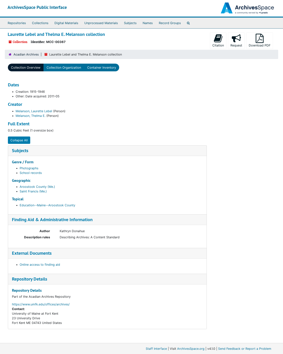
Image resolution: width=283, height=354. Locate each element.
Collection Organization (64, 67)
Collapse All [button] (19, 140)
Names (148, 23)
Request (236, 45)
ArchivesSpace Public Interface (37, 7)
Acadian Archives (26, 54)
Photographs (29, 168)
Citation (218, 45)
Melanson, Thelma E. (30, 116)
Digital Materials (66, 23)
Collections (40, 23)
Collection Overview (25, 67)
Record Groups (170, 23)
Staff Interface (156, 349)
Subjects (130, 23)
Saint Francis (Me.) (33, 191)
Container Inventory (101, 67)
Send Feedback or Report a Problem (244, 349)
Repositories (17, 23)
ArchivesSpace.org (190, 349)
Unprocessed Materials (101, 23)
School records (31, 173)
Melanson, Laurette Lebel (34, 111)
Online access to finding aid (40, 264)
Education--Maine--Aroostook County (47, 205)
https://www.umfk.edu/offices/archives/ (41, 304)
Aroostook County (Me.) (37, 187)
